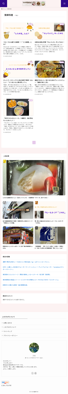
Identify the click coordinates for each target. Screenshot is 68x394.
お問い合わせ (7, 323)
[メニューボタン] (64, 3)
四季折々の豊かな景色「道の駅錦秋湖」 (15, 285)
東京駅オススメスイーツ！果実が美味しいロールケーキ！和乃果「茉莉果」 (27, 274)
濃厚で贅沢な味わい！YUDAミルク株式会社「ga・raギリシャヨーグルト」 (26, 262)
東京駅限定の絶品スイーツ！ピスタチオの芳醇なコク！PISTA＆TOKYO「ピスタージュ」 (31, 280)
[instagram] (35, 373)
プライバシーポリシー (10, 335)
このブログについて (9, 327)
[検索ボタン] (3, 3)
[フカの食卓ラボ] (34, 3)
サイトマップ (7, 331)
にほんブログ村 (6, 385)
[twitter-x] (32, 373)
